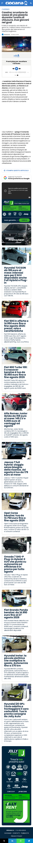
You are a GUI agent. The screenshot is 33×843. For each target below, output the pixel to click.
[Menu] (2, 4)
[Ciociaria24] (17, 3)
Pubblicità (25, 833)
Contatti (16, 833)
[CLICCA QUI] (16, 190)
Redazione (7, 34)
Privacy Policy (16, 836)
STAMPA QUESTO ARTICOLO (17, 170)
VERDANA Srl (10, 830)
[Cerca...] (31, 4)
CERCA (24, 220)
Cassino (5, 9)
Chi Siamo (8, 833)
